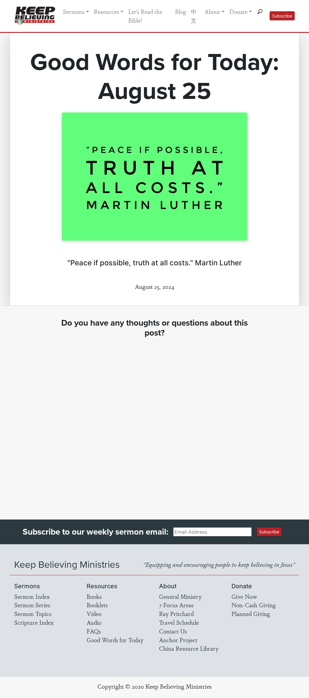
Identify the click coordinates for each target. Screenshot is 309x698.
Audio (94, 622)
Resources (106, 11)
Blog (180, 11)
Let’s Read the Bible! (145, 15)
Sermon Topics (32, 613)
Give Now (244, 596)
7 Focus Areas (176, 605)
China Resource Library (188, 648)
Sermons (73, 11)
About (212, 11)
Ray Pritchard (176, 613)
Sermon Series (32, 605)
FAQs (94, 631)
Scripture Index (34, 622)
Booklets (97, 605)
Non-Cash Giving (253, 605)
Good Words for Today (115, 640)
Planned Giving (250, 613)
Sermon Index (32, 596)
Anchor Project (178, 640)
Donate (238, 11)
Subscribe (282, 15)
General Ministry (180, 596)
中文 (193, 15)
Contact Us (173, 631)
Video (94, 613)
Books (94, 596)
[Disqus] (154, 423)
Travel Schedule (179, 622)
